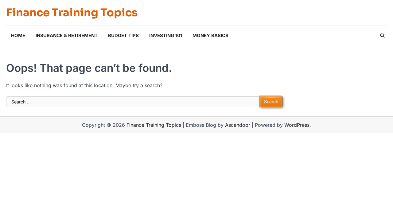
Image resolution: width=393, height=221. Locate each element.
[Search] (382, 35)
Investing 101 (165, 35)
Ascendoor (237, 125)
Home (18, 35)
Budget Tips (123, 35)
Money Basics (210, 35)
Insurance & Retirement (67, 35)
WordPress (296, 125)
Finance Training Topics (72, 12)
